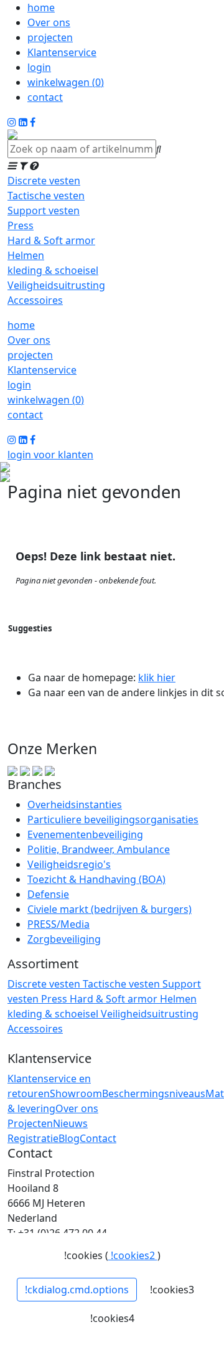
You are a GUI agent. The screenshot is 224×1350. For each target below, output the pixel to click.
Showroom (76, 1093)
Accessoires (35, 300)
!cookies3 (172, 1289)
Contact (98, 1138)
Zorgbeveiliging (64, 939)
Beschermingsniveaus (153, 1093)
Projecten (30, 1123)
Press (20, 225)
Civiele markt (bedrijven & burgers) (109, 909)
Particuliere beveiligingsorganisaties (112, 819)
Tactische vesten (46, 195)
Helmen (25, 255)
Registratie (32, 1138)
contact (45, 97)
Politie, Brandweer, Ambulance (98, 849)
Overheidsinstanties (74, 804)
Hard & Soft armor (51, 240)
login (39, 67)
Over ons (48, 22)
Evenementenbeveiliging (85, 834)
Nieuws (70, 1123)
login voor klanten (50, 454)
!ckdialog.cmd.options (77, 1289)
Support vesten (43, 210)
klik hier (156, 677)
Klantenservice (61, 52)
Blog (69, 1138)
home (41, 7)
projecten (50, 37)
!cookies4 (112, 1318)
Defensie (48, 894)
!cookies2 (132, 1255)
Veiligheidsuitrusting (56, 285)
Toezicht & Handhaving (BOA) (96, 879)
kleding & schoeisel (52, 270)
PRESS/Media (58, 924)
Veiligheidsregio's (69, 864)
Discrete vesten (43, 180)
